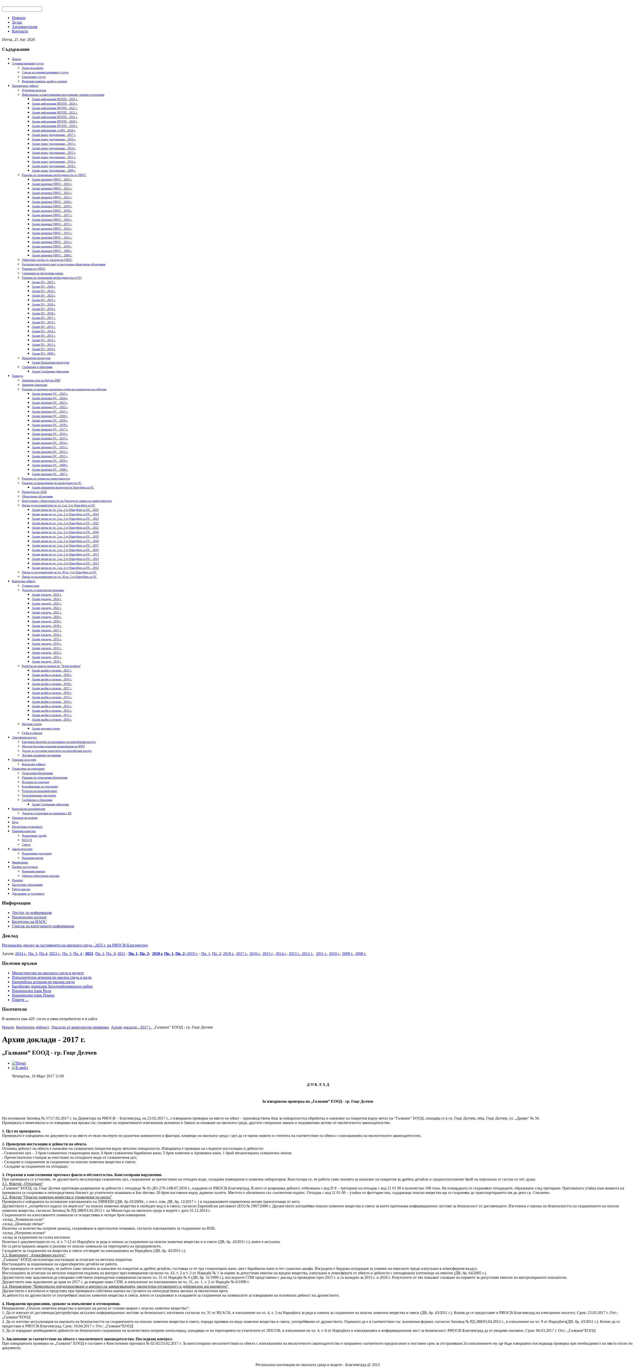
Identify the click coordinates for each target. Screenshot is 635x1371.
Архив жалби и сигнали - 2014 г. (52, 701)
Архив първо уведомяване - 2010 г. (54, 166)
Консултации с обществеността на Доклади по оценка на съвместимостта (67, 501)
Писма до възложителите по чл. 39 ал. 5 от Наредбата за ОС (59, 572)
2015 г (267, 953)
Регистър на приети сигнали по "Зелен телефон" (51, 666)
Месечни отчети (32, 724)
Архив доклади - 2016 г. (47, 635)
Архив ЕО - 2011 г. (44, 344)
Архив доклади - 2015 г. (47, 639)
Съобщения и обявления (37, 367)
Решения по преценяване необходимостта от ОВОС (54, 175)
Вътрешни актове (32, 858)
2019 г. (192, 953)
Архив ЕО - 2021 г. (44, 300)
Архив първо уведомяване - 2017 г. (54, 135)
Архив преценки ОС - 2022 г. (50, 407)
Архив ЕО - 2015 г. (44, 327)
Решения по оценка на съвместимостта (46, 478)
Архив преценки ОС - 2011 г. (50, 456)
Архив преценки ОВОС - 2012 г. (52, 237)
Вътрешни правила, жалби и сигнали (44, 81)
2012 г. (307, 953)
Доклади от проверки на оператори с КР (47, 813)
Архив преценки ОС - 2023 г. (50, 402)
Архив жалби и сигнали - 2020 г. (52, 675)
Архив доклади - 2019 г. (47, 621)
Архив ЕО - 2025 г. (44, 282)
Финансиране (20, 862)
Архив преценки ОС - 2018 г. (50, 425)
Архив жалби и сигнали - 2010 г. (52, 719)
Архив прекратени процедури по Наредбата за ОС (63, 487)
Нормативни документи (37, 853)
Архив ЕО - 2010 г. (44, 349)
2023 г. (54, 953)
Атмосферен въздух (24, 737)
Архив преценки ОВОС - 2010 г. (52, 246)
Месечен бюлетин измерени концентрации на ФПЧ (53, 746)
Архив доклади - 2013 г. (47, 648)
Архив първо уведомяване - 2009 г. (54, 170)
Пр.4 (43, 953)
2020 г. (157, 953)
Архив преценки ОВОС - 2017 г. (52, 215)
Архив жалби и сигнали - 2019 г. (52, 679)
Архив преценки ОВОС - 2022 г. (52, 193)
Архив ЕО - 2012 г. (44, 340)
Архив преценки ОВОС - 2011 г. (52, 242)
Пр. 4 (77, 953)
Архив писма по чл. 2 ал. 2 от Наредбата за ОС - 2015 (65, 554)
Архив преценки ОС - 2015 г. (50, 438)
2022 (89, 953)
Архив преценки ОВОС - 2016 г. (52, 219)
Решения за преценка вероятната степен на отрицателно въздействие (64, 389)
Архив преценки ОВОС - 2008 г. (52, 255)
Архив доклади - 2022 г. (47, 608)
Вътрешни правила (33, 871)
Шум (15, 822)
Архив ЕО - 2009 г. (44, 353)
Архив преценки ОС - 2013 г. (50, 447)
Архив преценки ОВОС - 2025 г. (52, 179)
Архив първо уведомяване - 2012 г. (54, 161)
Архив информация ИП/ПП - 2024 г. (55, 103)
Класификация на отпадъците (40, 786)
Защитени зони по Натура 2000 (41, 380)
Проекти (17, 880)
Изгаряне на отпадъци (35, 782)
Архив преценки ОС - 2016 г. (50, 434)
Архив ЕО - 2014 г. (44, 331)
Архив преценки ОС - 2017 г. (50, 429)
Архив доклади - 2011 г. (47, 657)
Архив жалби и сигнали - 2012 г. (52, 710)
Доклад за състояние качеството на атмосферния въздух (57, 751)
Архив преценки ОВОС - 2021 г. (52, 197)
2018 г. (228, 953)
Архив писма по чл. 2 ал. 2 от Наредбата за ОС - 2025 (65, 510)
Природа (17, 376)
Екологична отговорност (27, 826)
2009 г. (347, 953)
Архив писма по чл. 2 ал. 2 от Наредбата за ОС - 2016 (65, 550)
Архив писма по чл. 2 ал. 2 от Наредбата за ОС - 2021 (65, 527)
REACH (27, 840)
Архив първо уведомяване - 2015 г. (54, 144)
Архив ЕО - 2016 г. (44, 322)
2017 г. (241, 953)
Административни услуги (28, 63)
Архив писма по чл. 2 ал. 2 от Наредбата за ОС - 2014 (65, 559)
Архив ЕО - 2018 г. (44, 313)
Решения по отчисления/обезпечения (44, 777)
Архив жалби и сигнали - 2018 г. (52, 684)
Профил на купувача (25, 867)
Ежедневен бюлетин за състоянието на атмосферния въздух (59, 742)
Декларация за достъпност (28, 893)
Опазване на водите (24, 760)
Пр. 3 (32, 953)
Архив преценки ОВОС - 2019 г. (52, 206)
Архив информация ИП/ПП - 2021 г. (55, 117)
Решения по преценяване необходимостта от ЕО (52, 277)
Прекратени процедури (36, 358)
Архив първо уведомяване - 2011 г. (54, 157)
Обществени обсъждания (37, 496)
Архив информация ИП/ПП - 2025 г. (55, 99)
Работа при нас (21, 889)
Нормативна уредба (34, 835)
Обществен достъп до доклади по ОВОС (47, 260)
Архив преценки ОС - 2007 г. (50, 474)
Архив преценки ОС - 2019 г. (50, 420)
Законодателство (22, 849)
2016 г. (254, 953)
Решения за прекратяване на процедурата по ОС (52, 483)
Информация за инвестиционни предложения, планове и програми (63, 94)
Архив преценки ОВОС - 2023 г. (52, 188)
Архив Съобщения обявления (50, 371)
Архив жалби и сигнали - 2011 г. (52, 715)
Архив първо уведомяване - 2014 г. (54, 148)
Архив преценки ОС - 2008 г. (50, 469)
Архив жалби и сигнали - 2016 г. (52, 693)
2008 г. (360, 953)
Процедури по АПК (34, 492)
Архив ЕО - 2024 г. (44, 286)
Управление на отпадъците (28, 768)
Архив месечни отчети (46, 728)
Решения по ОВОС (34, 269)
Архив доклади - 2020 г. (47, 617)
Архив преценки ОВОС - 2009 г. (52, 251)
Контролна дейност (23, 581)
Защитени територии (34, 385)
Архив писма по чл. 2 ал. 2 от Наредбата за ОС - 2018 (65, 541)
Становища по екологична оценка (42, 273)
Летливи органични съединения (41, 755)
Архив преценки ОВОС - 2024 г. (52, 184)
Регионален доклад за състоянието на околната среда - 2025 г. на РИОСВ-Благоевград (75, 945)
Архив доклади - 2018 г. (47, 626)
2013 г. (294, 953)
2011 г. (321, 953)
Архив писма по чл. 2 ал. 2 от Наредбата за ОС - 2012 (65, 568)
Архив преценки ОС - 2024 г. (50, 398)
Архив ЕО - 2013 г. (44, 335)
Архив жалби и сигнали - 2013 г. (52, 706)
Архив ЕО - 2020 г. (44, 304)
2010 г (334, 953)
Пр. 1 (133, 953)
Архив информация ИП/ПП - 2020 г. (55, 121)
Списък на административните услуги (45, 72)
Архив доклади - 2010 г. (47, 661)
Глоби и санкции (32, 733)
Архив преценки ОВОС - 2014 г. (52, 228)
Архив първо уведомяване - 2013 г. (54, 152)
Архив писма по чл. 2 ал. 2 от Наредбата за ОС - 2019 (65, 536)
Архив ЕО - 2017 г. (44, 318)
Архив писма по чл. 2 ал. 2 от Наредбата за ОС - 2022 (65, 523)
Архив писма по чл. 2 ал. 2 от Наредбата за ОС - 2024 (65, 514)
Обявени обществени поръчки (40, 876)
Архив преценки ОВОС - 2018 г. (52, 211)
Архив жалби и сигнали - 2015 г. (52, 697)
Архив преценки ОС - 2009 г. (50, 465)
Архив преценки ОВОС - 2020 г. (52, 202)
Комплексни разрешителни (28, 809)
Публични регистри (34, 90)
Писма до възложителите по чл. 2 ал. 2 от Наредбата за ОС (58, 505)
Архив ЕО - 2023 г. (44, 291)
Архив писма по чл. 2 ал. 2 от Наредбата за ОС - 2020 (65, 532)
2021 (121, 953)
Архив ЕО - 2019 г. (44, 309)
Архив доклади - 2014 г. (47, 643)
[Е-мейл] (20, 1068)
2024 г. (20, 953)
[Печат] (19, 1063)
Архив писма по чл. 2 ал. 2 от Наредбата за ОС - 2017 (65, 545)
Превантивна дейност (25, 86)
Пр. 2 (99, 953)
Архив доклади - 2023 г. (47, 603)
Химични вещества (24, 831)
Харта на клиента (32, 68)
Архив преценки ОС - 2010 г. (50, 460)
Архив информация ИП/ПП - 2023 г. (55, 108)
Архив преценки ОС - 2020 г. (50, 416)
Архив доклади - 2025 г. (47, 594)
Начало (16, 59)
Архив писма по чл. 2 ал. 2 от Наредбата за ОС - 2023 (65, 518)
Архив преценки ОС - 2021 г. (50, 411)
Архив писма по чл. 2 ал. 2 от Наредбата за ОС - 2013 (65, 563)
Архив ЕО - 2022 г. (44, 295)
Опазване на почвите (25, 818)
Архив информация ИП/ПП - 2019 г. (55, 126)
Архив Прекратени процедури (50, 362)
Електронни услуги (34, 77)
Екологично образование (27, 884)
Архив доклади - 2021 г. (47, 612)
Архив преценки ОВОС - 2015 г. (52, 224)
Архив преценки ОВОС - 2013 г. (52, 233)
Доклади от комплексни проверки (43, 590)
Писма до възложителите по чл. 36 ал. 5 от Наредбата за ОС (59, 577)
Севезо (26, 844)
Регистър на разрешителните (39, 791)
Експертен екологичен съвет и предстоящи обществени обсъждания (63, 264)
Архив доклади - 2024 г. (47, 599)
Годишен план (30, 585)
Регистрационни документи (39, 795)
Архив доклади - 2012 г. (47, 652)
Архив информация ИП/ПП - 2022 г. (55, 112)
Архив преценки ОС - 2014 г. (50, 443)
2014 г (281, 953)
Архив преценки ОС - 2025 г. (50, 394)
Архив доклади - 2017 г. (47, 630)
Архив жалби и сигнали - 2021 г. (52, 670)
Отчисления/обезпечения (37, 773)
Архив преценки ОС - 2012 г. (50, 452)
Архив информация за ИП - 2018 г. (54, 130)
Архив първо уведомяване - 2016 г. (54, 139)
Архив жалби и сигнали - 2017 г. (52, 688)
